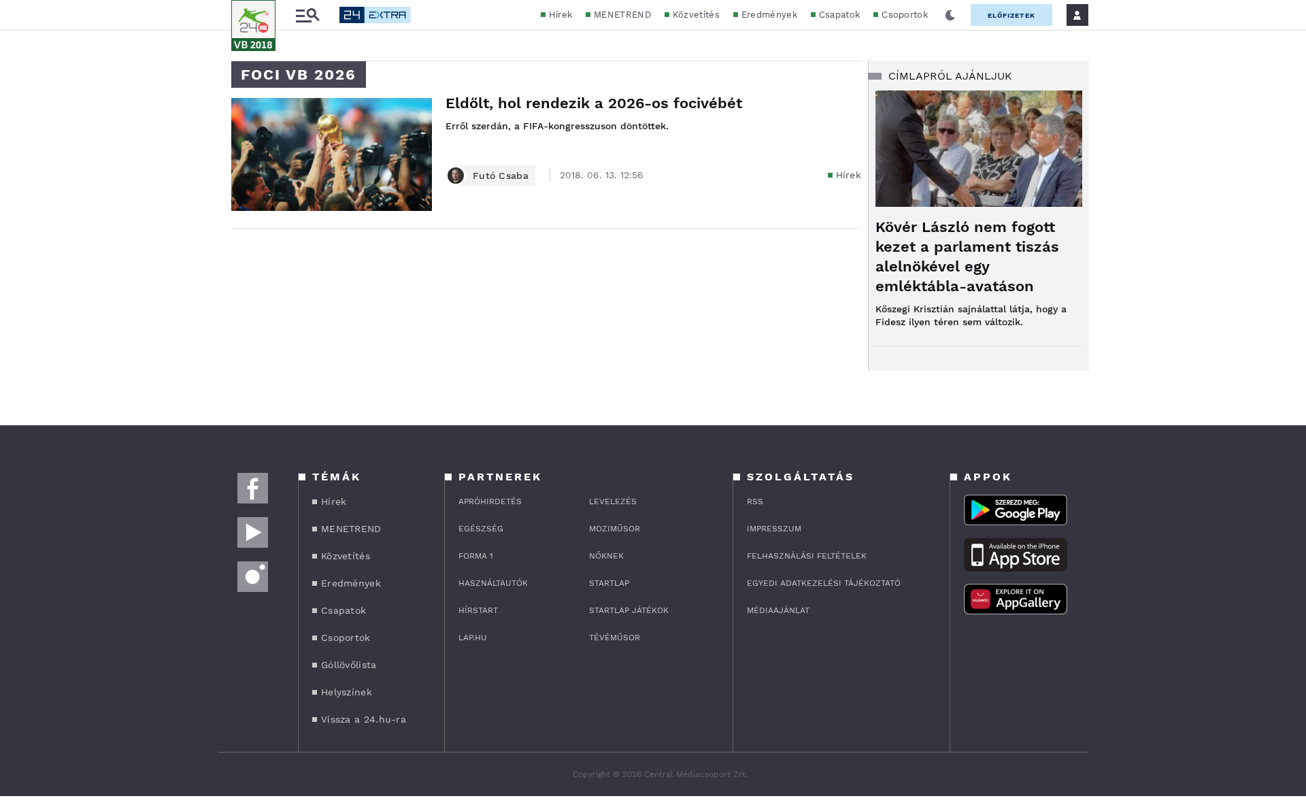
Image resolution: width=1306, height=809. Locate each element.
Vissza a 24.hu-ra (363, 719)
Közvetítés (696, 15)
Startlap (609, 583)
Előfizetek (1011, 15)
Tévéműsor (614, 637)
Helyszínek (346, 692)
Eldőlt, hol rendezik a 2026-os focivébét (594, 103)
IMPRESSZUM (774, 528)
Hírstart (478, 610)
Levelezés (613, 501)
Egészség (480, 528)
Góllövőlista (349, 664)
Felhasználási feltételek (807, 556)
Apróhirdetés (490, 501)
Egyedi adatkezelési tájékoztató (824, 583)
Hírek (561, 15)
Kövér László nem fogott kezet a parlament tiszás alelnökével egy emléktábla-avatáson (967, 256)
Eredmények (769, 15)
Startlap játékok (629, 610)
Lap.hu (472, 637)
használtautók (493, 583)
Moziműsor (614, 528)
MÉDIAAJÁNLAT (778, 610)
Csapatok (839, 15)
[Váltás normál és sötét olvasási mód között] (950, 15)
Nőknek (606, 556)
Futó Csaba (501, 175)
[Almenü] (307, 15)
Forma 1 (475, 556)
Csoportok (905, 15)
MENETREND (622, 15)
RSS (755, 501)
